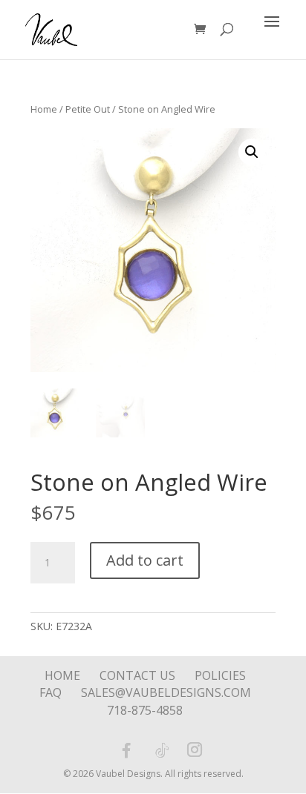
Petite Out (87, 109)
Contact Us (137, 675)
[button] (251, 152)
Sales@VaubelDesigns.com (166, 692)
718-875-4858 (145, 710)
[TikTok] (162, 750)
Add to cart (144, 560)
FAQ (50, 692)
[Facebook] (126, 750)
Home (43, 109)
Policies (220, 675)
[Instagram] (194, 751)
